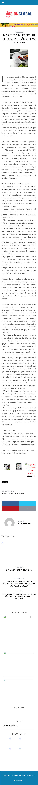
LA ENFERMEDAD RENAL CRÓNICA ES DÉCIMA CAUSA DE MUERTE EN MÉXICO (19, 595)
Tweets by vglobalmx (11, 725)
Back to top (18, 781)
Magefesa (11, 493)
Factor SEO (17, 775)
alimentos (5, 493)
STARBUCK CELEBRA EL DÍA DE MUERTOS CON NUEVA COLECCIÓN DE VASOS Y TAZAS (19, 582)
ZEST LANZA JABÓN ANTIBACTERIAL (19, 570)
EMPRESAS (19, 32)
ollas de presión (20, 493)
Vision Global (20, 42)
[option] (19, 556)
